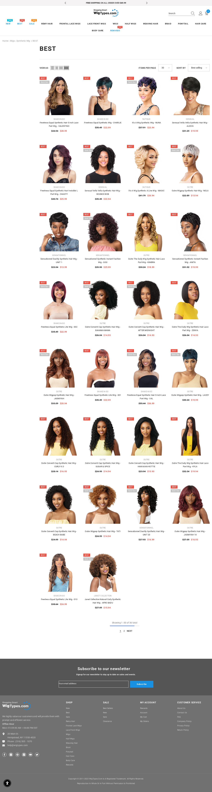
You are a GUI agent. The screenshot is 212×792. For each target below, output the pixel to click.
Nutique (146, 119)
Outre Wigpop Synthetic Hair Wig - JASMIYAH (59, 397)
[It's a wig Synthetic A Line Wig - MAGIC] (146, 163)
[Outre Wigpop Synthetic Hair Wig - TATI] (102, 504)
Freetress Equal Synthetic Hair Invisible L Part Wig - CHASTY (59, 192)
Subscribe (142, 684)
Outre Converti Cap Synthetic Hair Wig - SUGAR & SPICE (103, 465)
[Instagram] (11, 755)
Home (5, 41)
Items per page (147, 68)
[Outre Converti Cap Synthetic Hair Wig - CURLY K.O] (59, 436)
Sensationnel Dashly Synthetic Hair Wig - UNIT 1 (59, 260)
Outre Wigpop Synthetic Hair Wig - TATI (103, 531)
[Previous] (65, 3)
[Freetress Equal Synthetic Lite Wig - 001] (102, 368)
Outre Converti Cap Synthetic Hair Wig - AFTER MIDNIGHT (146, 328)
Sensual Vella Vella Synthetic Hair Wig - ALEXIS (190, 124)
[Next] (146, 3)
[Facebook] (4, 755)
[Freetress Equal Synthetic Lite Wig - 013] (59, 572)
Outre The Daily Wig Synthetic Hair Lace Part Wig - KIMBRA (146, 260)
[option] (106, 3)
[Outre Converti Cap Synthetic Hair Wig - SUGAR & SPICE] (102, 436)
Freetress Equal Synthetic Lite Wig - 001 (103, 395)
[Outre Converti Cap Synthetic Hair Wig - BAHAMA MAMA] (102, 300)
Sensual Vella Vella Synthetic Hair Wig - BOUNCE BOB (103, 192)
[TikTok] (24, 755)
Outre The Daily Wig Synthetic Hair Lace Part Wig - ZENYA (190, 328)
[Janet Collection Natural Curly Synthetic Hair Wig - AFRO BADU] (102, 572)
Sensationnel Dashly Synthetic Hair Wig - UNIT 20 (146, 533)
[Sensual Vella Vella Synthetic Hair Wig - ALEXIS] (190, 95)
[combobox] (179, 13)
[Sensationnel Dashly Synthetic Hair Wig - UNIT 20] (146, 504)
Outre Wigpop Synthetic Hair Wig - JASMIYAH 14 (190, 533)
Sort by (181, 68)
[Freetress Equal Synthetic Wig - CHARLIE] (102, 95)
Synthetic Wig (23, 41)
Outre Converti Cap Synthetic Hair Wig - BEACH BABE (59, 533)
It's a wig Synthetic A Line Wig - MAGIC (146, 190)
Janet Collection (103, 596)
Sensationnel (59, 255)
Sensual (190, 119)
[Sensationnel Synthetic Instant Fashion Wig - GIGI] (102, 231)
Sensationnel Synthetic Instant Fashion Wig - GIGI (103, 260)
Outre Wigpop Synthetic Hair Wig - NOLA (190, 190)
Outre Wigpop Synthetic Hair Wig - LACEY (190, 395)
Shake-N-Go (59, 119)
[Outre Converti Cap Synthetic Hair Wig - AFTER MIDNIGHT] (146, 300)
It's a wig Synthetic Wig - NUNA (146, 122)
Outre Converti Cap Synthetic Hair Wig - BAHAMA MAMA (103, 328)
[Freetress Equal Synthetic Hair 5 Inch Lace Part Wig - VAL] (146, 368)
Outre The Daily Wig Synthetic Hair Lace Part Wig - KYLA (190, 465)
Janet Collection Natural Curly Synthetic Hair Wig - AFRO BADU (103, 601)
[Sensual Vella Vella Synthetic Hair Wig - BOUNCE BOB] (102, 163)
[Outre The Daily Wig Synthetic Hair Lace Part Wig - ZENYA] (190, 300)
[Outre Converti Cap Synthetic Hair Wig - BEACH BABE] (59, 504)
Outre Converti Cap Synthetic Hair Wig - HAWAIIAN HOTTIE (146, 465)
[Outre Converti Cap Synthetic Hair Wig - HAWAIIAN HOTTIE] (146, 436)
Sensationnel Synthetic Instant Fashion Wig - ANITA (190, 260)
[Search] (182, 13)
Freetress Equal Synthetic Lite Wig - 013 (59, 599)
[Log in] (201, 13)
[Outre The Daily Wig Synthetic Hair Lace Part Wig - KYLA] (190, 436)
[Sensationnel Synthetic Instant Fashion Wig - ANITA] (190, 231)
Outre (190, 187)
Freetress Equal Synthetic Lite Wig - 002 (59, 327)
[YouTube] (30, 755)
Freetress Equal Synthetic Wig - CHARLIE (102, 122)
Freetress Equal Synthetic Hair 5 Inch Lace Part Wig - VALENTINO (59, 124)
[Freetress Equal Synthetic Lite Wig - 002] (59, 300)
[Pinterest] (17, 755)
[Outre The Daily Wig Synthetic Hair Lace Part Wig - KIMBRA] (146, 231)
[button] (52, 68)
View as (44, 68)
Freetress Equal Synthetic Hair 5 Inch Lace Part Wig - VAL (146, 397)
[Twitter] (37, 755)
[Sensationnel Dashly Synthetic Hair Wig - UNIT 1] (59, 231)
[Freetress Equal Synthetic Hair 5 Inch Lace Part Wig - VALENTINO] (59, 95)
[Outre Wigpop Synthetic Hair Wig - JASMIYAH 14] (190, 504)
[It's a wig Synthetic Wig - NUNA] (146, 95)
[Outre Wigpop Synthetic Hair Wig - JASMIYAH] (59, 368)
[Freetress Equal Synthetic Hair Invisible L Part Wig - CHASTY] (59, 163)
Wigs (12, 41)
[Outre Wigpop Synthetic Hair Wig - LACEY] (190, 368)
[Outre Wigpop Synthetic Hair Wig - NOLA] (190, 163)
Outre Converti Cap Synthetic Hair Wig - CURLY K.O (59, 465)
